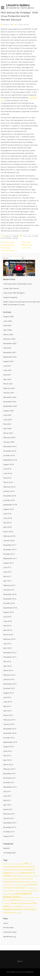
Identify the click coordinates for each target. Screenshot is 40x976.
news (17, 894)
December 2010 (10, 823)
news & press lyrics (17, 895)
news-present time (27, 897)
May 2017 (7, 576)
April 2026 (7, 330)
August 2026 (8, 316)
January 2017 (9, 590)
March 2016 (8, 634)
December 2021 (10, 352)
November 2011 (9, 778)
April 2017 (7, 581)
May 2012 (7, 755)
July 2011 (7, 791)
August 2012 (8, 746)
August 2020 (8, 411)
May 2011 (7, 800)
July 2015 (7, 643)
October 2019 (9, 455)
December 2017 (10, 545)
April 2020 (7, 428)
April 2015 (7, 648)
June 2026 (7, 321)
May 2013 (7, 706)
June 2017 (7, 572)
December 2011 (10, 773)
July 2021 (7, 366)
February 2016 (9, 639)
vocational (8, 913)
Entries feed (8, 927)
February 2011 (9, 814)
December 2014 (10, 652)
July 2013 (7, 697)
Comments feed (9, 932)
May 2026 (7, 325)
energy (15, 238)
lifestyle (11, 891)
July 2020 (7, 415)
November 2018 (9, 496)
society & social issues (21, 903)
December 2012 (10, 729)
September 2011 (10, 787)
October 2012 (9, 738)
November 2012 (9, 733)
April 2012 (7, 760)
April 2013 (7, 711)
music (11, 894)
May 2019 (7, 478)
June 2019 (7, 473)
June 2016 (7, 621)
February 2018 (9, 536)
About (20, 961)
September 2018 (10, 505)
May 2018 (7, 523)
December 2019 (10, 446)
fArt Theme (11, 972)
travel (7, 909)
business (7, 867)
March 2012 (8, 764)
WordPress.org (9, 936)
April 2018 (7, 527)
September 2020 (10, 406)
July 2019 (7, 469)
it (26, 888)
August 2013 (8, 693)
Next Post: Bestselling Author (27, 245)
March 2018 (8, 531)
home (16, 885)
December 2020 (10, 397)
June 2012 (7, 751)
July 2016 (7, 617)
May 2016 (7, 626)
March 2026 (8, 334)
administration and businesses (13, 864)
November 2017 (9, 549)
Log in (5, 923)
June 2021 (7, 370)
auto (31, 864)
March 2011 (8, 809)
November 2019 (9, 451)
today (12, 906)
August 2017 (8, 563)
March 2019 (8, 482)
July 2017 (7, 567)
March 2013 (8, 715)
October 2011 (9, 782)
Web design (18, 912)
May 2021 (7, 375)
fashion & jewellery (25, 876)
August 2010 (8, 836)
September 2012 (10, 742)
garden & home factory (22, 879)
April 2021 (7, 379)
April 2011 (7, 805)
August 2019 (8, 464)
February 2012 (9, 769)
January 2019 (9, 491)
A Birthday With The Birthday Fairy (17, 284)
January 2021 (9, 393)
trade (18, 906)
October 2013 (9, 688)
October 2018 (9, 500)
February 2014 (9, 675)
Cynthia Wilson (23, 24)
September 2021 (10, 357)
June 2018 (7, 518)
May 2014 (7, 661)
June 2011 (7, 796)
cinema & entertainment (13, 870)
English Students (10, 297)
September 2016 (10, 608)
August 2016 (8, 612)
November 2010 (9, 827)
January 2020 (9, 442)
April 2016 (7, 630)
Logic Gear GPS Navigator (14, 293)
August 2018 (8, 509)
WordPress (29, 972)
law (28, 888)
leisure (5, 891)
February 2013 (9, 720)
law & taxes (34, 888)
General (16, 236)
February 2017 (9, 585)
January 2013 (9, 724)
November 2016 (9, 599)
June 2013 (7, 702)
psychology (23, 900)
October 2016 (9, 603)
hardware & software (13, 882)
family (14, 876)
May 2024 (7, 348)
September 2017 (10, 558)
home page (23, 885)
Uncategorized (9, 853)
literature (19, 891)
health (27, 882)
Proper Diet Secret (11, 288)
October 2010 (9, 832)
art (26, 863)
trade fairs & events (28, 906)
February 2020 (9, 437)
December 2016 (10, 594)
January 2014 (9, 679)
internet (33, 884)
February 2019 (9, 487)
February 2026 (9, 339)
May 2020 (7, 424)
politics (15, 900)
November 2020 (9, 401)
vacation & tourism (24, 909)
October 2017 (9, 554)
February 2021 (9, 388)
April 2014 (7, 666)
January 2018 (9, 540)
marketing (27, 891)
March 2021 (8, 384)
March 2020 (8, 433)
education (16, 873)
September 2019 (10, 460)
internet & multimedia (14, 888)
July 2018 (7, 513)
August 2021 (8, 361)
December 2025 (10, 343)
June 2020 (7, 419)
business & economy (24, 867)
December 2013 (10, 684)
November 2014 (9, 657)
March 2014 (8, 670)
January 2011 (9, 818)
